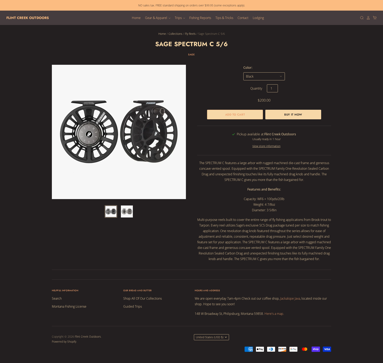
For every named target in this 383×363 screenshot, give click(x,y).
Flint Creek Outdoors (27, 17)
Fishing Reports (200, 18)
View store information (266, 146)
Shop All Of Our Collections (142, 298)
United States (209, 337)
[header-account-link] (367, 18)
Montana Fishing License (69, 306)
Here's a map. (274, 313)
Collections (175, 34)
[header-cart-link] (373, 18)
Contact (243, 18)
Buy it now (293, 115)
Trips (179, 18)
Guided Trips (132, 306)
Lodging (258, 18)
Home (136, 18)
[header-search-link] (360, 18)
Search (57, 298)
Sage (191, 54)
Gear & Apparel (156, 18)
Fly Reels (190, 34)
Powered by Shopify (64, 341)
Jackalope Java (290, 298)
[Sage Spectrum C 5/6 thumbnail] (111, 211)
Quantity (256, 88)
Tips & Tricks (224, 18)
